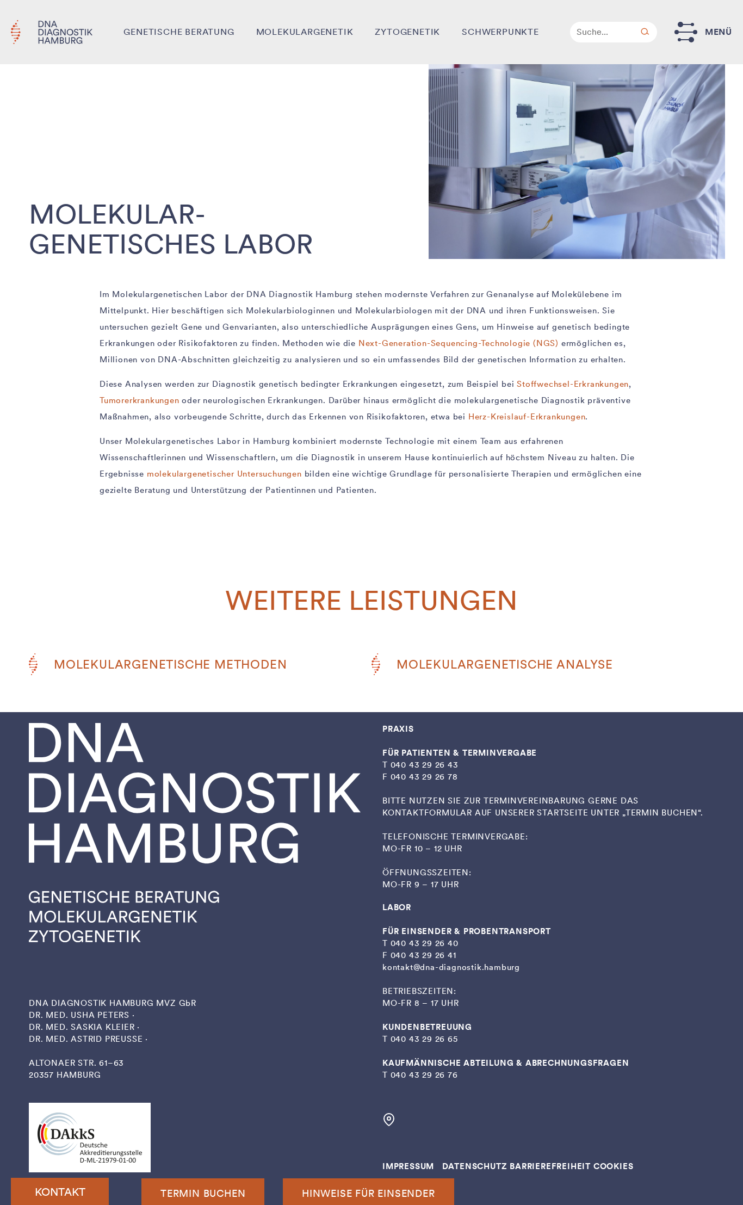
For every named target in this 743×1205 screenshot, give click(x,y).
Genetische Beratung (178, 32)
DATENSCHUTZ (474, 1166)
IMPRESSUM (408, 1166)
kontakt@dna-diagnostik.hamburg (451, 967)
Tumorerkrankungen (139, 400)
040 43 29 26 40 (425, 943)
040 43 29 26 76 (424, 1075)
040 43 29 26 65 (424, 1039)
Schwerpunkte (500, 32)
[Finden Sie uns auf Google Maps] (388, 1123)
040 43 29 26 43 (425, 765)
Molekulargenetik (305, 32)
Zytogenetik (407, 32)
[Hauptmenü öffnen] (686, 32)
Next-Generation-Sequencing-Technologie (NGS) (458, 343)
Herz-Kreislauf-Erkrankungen (527, 417)
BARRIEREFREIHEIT (550, 1166)
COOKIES (613, 1166)
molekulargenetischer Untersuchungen (224, 474)
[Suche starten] (645, 32)
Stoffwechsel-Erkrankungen (573, 384)
